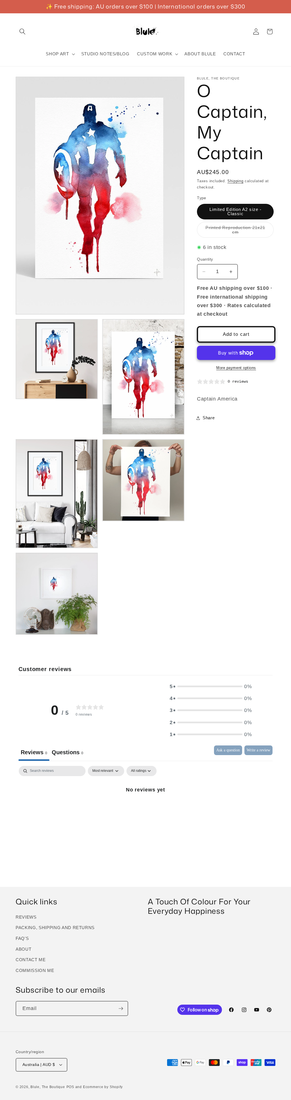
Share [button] (209, 417)
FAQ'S (22, 938)
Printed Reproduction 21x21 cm (235, 231)
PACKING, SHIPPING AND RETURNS (55, 927)
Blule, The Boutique (47, 1087)
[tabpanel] (145, 809)
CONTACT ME (31, 959)
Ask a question (228, 750)
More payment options (236, 368)
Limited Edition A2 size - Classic (235, 211)
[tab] (67, 753)
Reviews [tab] (34, 752)
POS (70, 1087)
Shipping (235, 181)
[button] (22, 31)
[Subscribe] (121, 1008)
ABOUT (23, 949)
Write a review (258, 750)
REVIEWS (26, 917)
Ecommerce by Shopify (103, 1087)
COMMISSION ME (35, 970)
